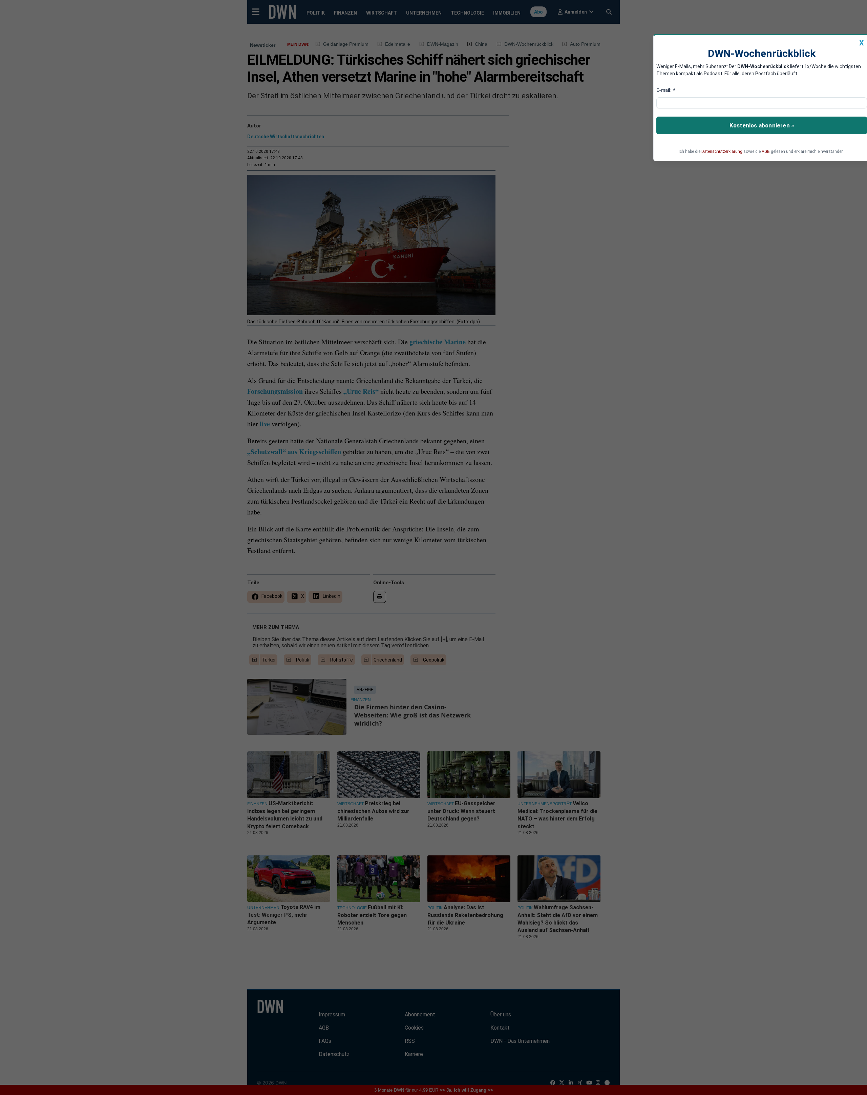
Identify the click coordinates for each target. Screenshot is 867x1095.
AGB (766, 151)
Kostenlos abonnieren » (761, 125)
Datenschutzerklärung (721, 151)
